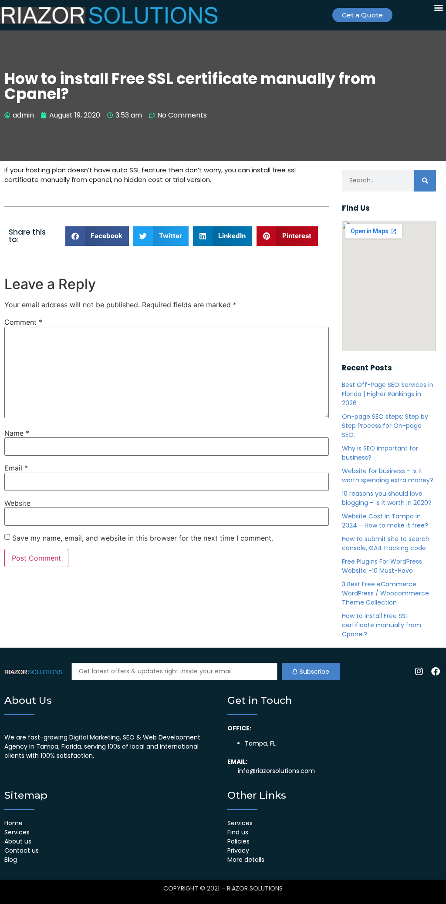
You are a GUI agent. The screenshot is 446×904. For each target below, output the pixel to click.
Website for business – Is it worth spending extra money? (387, 475)
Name (16, 433)
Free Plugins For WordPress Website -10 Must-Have (382, 566)
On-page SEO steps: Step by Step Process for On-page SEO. (385, 425)
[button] (439, 7)
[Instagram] (419, 671)
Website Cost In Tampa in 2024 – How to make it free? (385, 521)
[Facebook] (435, 671)
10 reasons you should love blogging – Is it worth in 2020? (387, 498)
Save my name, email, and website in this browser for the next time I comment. (142, 537)
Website (17, 503)
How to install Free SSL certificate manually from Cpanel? (381, 625)
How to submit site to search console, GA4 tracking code (385, 543)
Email (16, 467)
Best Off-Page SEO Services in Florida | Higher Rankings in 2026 (387, 393)
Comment (23, 322)
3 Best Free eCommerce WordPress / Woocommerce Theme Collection (385, 593)
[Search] (425, 181)
